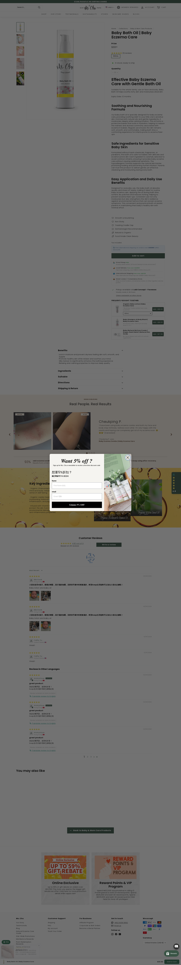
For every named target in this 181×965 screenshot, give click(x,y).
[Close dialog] (127, 457)
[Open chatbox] (176, 946)
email (54, 492)
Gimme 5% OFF (77, 504)
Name (54, 481)
